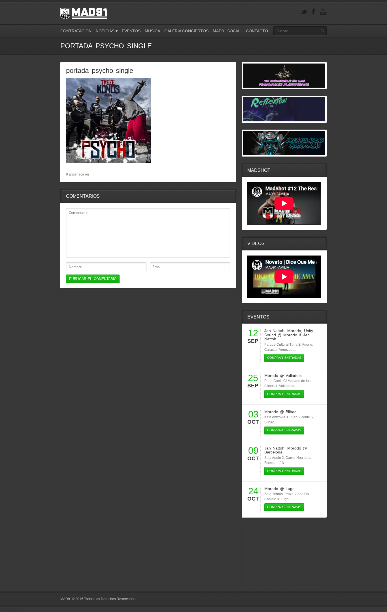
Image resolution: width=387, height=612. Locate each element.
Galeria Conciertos (186, 31)
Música (152, 31)
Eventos (131, 31)
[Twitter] (304, 12)
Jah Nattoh (274, 330)
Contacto (257, 31)
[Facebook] (313, 12)
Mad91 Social (227, 31)
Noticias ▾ (107, 31)
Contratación (76, 31)
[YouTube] (323, 12)
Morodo (294, 330)
